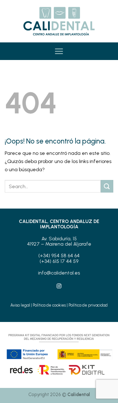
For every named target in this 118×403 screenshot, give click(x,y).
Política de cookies (49, 305)
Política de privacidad (88, 305)
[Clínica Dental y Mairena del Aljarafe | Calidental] (59, 21)
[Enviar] (107, 186)
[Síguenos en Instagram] (59, 286)
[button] (59, 51)
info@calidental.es (59, 273)
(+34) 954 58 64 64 (59, 256)
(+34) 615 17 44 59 (59, 261)
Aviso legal (20, 305)
